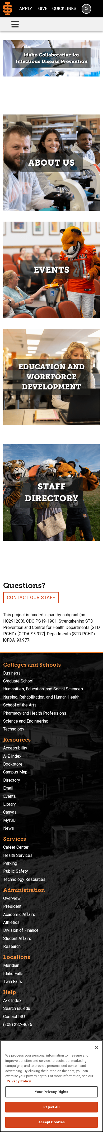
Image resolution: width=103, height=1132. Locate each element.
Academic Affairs (19, 914)
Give (42, 8)
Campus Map (15, 772)
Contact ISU (14, 1016)
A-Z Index (12, 756)
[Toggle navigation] (15, 24)
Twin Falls (12, 981)
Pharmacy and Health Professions (34, 713)
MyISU (9, 820)
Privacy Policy (19, 1081)
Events (9, 796)
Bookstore (12, 764)
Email (8, 788)
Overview (12, 898)
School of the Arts (19, 705)
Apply (25, 8)
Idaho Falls (13, 973)
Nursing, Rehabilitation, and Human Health (41, 697)
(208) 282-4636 (17, 1024)
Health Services (17, 855)
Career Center (16, 847)
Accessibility (15, 748)
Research (12, 946)
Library (9, 804)
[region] (51, 1086)
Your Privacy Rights (51, 1092)
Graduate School (18, 681)
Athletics (11, 922)
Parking (10, 863)
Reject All (51, 1107)
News (8, 828)
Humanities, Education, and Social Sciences (43, 688)
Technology (13, 729)
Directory (11, 780)
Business (12, 673)
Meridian (11, 965)
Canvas (10, 812)
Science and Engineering (25, 721)
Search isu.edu (16, 1008)
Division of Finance (21, 930)
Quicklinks (64, 8)
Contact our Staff (31, 597)
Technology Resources (24, 879)
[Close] (96, 1047)
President (12, 906)
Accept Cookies (51, 1122)
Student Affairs (17, 938)
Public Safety (15, 871)
